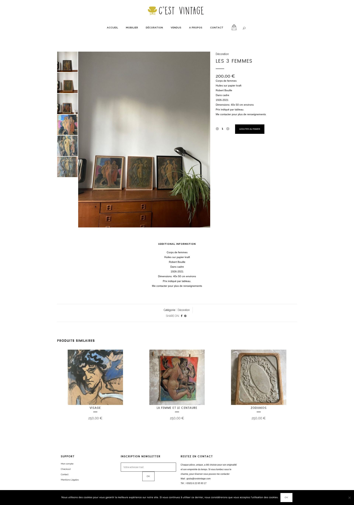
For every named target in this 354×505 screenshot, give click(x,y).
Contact (64, 474)
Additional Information (177, 244)
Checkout (66, 469)
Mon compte (67, 464)
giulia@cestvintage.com (199, 478)
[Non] (349, 497)
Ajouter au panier (249, 129)
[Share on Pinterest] (185, 315)
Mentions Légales (70, 480)
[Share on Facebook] (181, 315)
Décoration (222, 54)
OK (286, 497)
